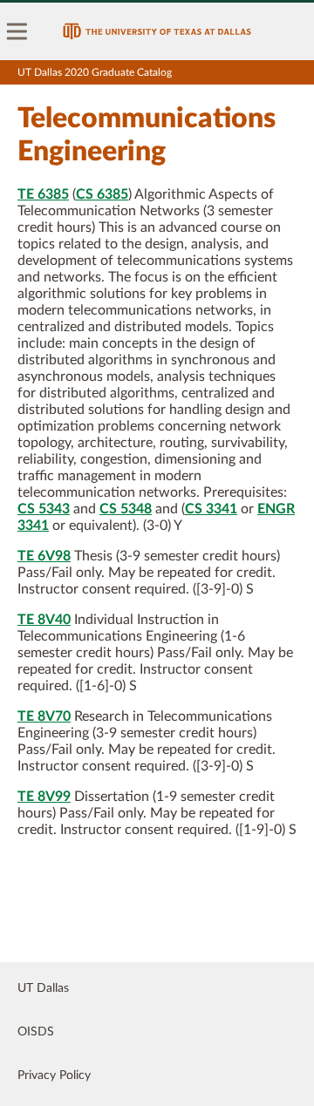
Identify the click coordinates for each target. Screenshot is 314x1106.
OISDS (35, 1032)
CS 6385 (102, 194)
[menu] (17, 31)
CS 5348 (125, 509)
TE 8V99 (44, 797)
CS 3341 (211, 509)
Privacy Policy (54, 1075)
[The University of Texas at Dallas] (157, 31)
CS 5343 (43, 509)
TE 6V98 (44, 556)
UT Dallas (43, 988)
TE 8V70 (44, 716)
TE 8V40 (44, 620)
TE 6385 (43, 194)
